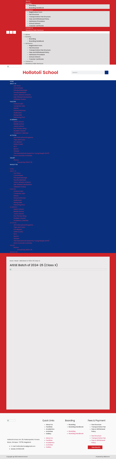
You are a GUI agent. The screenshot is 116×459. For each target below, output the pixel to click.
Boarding (28, 3)
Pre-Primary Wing (20, 128)
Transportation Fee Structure (39, 17)
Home (12, 81)
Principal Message (20, 90)
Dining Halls (18, 115)
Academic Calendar (21, 133)
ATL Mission (18, 142)
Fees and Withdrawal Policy (39, 19)
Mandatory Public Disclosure (35, 30)
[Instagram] (14, 32)
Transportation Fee (98, 427)
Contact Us (29, 28)
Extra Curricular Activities (23, 156)
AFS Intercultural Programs (23, 137)
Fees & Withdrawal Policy (98, 430)
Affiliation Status (20, 99)
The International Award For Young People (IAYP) (31, 153)
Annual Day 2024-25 (24, 162)
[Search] (106, 72)
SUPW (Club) (18, 144)
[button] (66, 32)
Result (16, 261)
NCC (15, 146)
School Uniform (34, 23)
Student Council (19, 131)
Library (16, 108)
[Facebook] (7, 32)
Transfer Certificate (36, 26)
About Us (13, 83)
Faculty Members (20, 92)
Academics (13, 119)
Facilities (13, 101)
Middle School (19, 124)
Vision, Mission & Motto (22, 95)
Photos (16, 160)
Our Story (17, 86)
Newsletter (14, 164)
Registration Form (35, 12)
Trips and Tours (19, 140)
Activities (13, 135)
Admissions (29, 10)
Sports (16, 149)
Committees (18, 88)
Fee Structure (34, 14)
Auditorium (18, 113)
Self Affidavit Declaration (23, 97)
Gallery (12, 158)
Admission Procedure (37, 21)
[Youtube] (11, 32)
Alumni (28, 1)
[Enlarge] (104, 271)
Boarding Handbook (36, 8)
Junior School (19, 126)
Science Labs (18, 104)
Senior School (19, 122)
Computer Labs (19, 106)
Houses (16, 151)
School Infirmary (20, 110)
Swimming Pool (19, 117)
